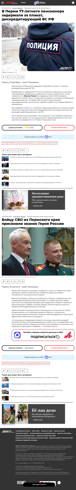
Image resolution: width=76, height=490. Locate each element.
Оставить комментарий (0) (59, 127)
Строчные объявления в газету (25, 435)
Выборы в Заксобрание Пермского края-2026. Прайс (32, 438)
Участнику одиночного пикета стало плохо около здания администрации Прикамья (36, 170)
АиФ (15, 72)
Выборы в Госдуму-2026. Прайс (46, 435)
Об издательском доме (23, 431)
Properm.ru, (28, 108)
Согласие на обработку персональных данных (30, 466)
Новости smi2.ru (8, 211)
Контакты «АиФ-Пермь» (64, 433)
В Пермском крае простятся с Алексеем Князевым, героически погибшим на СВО (35, 384)
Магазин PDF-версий (22, 433)
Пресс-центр (35, 431)
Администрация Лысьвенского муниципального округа (19, 277)
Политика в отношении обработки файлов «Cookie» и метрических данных (39, 469)
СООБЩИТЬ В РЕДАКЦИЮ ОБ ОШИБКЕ (26, 440)
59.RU (14, 116)
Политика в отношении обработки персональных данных (33, 467)
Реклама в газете (59, 431)
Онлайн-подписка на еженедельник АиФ (43, 433)
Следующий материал (39, 484)
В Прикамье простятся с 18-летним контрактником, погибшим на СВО (32, 396)
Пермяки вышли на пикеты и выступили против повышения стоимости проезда (35, 163)
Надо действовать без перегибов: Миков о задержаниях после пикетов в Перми (35, 176)
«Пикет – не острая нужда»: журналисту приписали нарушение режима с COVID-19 (35, 182)
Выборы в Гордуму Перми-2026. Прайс (61, 438)
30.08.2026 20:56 (7, 216)
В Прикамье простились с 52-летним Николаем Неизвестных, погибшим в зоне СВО (36, 390)
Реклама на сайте (46, 431)
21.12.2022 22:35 (6, 8)
